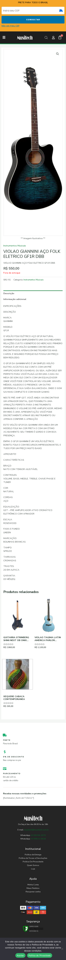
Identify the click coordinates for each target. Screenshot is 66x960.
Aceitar (20, 955)
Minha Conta (33, 884)
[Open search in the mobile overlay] (46, 37)
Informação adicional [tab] (14, 299)
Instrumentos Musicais (14, 245)
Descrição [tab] (8, 293)
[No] (62, 948)
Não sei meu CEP (10, 25)
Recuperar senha (33, 891)
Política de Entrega (33, 854)
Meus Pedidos (33, 888)
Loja (33, 868)
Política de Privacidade (40, 955)
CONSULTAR (33, 19)
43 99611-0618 (38, 838)
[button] (4, 37)
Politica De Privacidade (33, 861)
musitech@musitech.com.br (36, 829)
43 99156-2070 (38, 835)
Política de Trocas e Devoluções (33, 858)
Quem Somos (33, 865)
